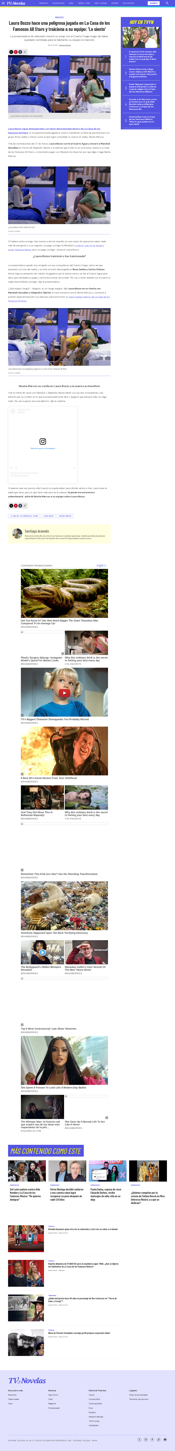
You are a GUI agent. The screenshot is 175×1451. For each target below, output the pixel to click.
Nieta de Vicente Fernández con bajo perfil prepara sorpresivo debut (79, 1333)
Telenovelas (58, 3)
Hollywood (128, 3)
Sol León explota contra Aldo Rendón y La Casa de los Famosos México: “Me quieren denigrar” (25, 1194)
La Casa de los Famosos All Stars (24, 516)
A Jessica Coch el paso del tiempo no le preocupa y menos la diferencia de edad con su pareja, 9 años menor (142, 56)
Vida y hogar (101, 3)
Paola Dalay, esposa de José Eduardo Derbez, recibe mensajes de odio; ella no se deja (106, 1194)
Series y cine (84, 3)
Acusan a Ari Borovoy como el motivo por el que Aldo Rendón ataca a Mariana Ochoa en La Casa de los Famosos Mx (143, 104)
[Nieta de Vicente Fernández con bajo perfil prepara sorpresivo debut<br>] (26, 1342)
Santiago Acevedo (65, 45)
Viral (71, 3)
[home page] (16, 3)
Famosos (43, 3)
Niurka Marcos (65, 516)
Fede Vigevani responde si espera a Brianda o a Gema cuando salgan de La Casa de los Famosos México (142, 88)
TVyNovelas (62, 1270)
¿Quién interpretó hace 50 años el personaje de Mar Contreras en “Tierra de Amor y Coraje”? (82, 1300)
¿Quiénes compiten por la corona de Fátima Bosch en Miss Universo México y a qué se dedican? (148, 1197)
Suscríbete (154, 3)
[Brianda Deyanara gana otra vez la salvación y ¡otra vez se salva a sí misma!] (26, 1238)
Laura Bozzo (48, 516)
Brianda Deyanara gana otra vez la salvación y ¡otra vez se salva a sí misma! (83, 1229)
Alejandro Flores (63, 1233)
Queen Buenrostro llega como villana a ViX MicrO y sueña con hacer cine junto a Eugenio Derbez (143, 73)
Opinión (114, 3)
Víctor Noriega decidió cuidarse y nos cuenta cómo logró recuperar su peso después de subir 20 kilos (66, 1194)
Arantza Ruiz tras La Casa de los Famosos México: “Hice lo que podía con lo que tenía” (142, 120)
